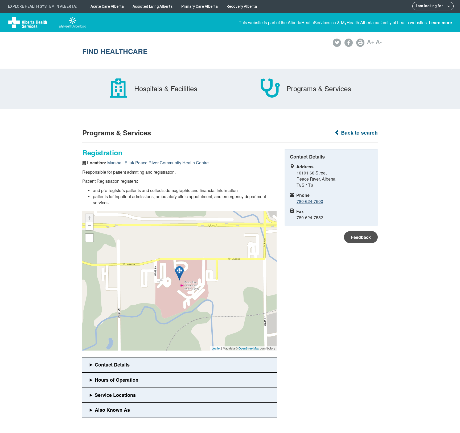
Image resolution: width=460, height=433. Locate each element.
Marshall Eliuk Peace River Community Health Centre (158, 163)
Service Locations (115, 395)
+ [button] (89, 218)
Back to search (359, 132)
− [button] (89, 226)
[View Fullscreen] (89, 238)
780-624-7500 (310, 201)
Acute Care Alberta (107, 6)
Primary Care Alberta (199, 6)
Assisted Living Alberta (152, 6)
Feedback (361, 237)
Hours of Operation (116, 379)
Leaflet (216, 348)
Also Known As (112, 409)
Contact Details (112, 364)
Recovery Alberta (242, 6)
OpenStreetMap (249, 348)
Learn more (440, 22)
